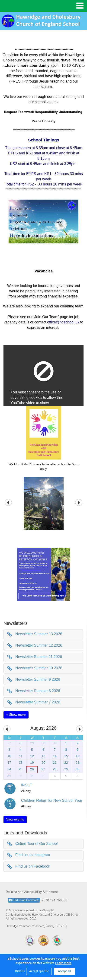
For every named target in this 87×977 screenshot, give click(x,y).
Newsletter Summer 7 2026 (37, 702)
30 (43, 743)
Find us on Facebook (32, 866)
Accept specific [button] (39, 971)
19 (32, 762)
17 (9, 762)
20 (43, 762)
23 (77, 762)
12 (32, 756)
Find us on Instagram (32, 855)
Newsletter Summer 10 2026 (38, 668)
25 (21, 769)
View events (15, 819)
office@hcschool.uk (63, 322)
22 (66, 762)
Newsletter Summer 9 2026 (37, 679)
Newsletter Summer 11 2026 (38, 657)
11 (21, 756)
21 (55, 762)
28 (21, 743)
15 (66, 756)
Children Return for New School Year (51, 800)
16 (77, 756)
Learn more (63, 963)
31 (55, 743)
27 (9, 743)
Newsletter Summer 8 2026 (37, 691)
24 (9, 769)
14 (55, 756)
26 (32, 769)
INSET (26, 785)
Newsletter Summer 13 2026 (38, 634)
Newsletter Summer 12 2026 (38, 645)
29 (32, 743)
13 (43, 756)
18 (21, 762)
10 (9, 756)
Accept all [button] (64, 971)
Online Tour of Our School (36, 844)
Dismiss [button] (19, 971)
